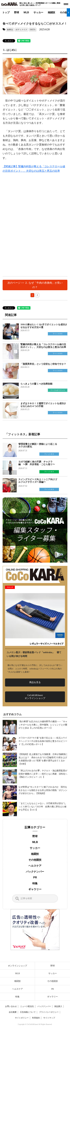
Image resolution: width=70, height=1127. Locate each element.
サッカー (38, 12)
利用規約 (36, 1018)
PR (35, 877)
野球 (16, 12)
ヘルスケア (35, 865)
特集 (35, 883)
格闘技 (51, 12)
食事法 (10, 29)
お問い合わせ (11, 1006)
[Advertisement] (35, 222)
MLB (26, 12)
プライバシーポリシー (49, 1012)
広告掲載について (28, 1012)
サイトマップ (49, 1018)
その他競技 (35, 859)
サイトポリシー (22, 1018)
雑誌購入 (58, 1006)
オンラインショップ (17, 965)
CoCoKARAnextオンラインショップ (35, 696)
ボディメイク (21, 29)
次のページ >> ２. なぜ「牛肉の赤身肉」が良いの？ (35, 285)
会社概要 (13, 1012)
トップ (6, 12)
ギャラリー (35, 889)
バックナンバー (35, 871)
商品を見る (35, 682)
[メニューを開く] (66, 4)
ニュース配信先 (27, 1006)
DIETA (32, 29)
